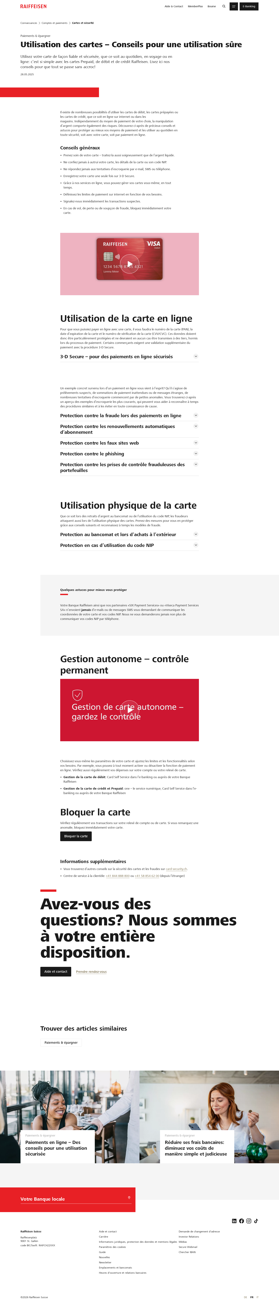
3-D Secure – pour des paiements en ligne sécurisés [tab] (116, 356)
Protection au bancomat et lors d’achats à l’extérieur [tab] (118, 534)
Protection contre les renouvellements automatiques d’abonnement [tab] (118, 429)
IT (257, 1297)
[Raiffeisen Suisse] (33, 6)
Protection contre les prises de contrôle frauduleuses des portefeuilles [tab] (123, 467)
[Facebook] (241, 1221)
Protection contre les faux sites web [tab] (99, 443)
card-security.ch (176, 869)
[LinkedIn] (234, 1221)
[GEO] (129, 1197)
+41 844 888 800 (118, 876)
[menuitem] (173, 6)
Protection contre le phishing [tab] (92, 454)
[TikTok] (256, 1221)
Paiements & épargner (61, 1043)
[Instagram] (248, 1221)
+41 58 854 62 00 (147, 876)
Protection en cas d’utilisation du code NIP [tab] (107, 545)
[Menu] (234, 6)
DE (245, 1297)
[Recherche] (224, 6)
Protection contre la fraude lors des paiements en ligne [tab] (120, 415)
